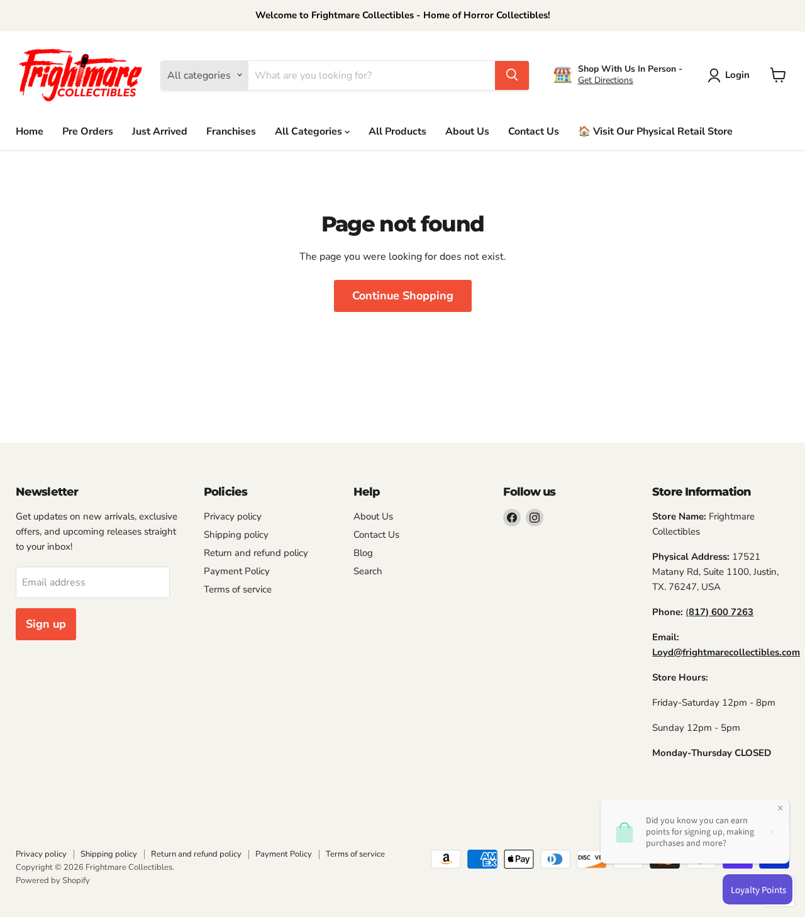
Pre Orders (87, 131)
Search (367, 571)
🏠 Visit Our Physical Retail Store (655, 131)
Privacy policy (233, 516)
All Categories (310, 131)
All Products (397, 131)
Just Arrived (159, 131)
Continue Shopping (402, 295)
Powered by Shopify (53, 880)
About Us (467, 131)
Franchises (231, 131)
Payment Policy (237, 571)
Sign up (46, 623)
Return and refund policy (256, 553)
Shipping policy (236, 534)
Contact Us (533, 131)
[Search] (512, 74)
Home (29, 131)
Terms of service (238, 589)
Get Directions (605, 80)
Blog (363, 553)
